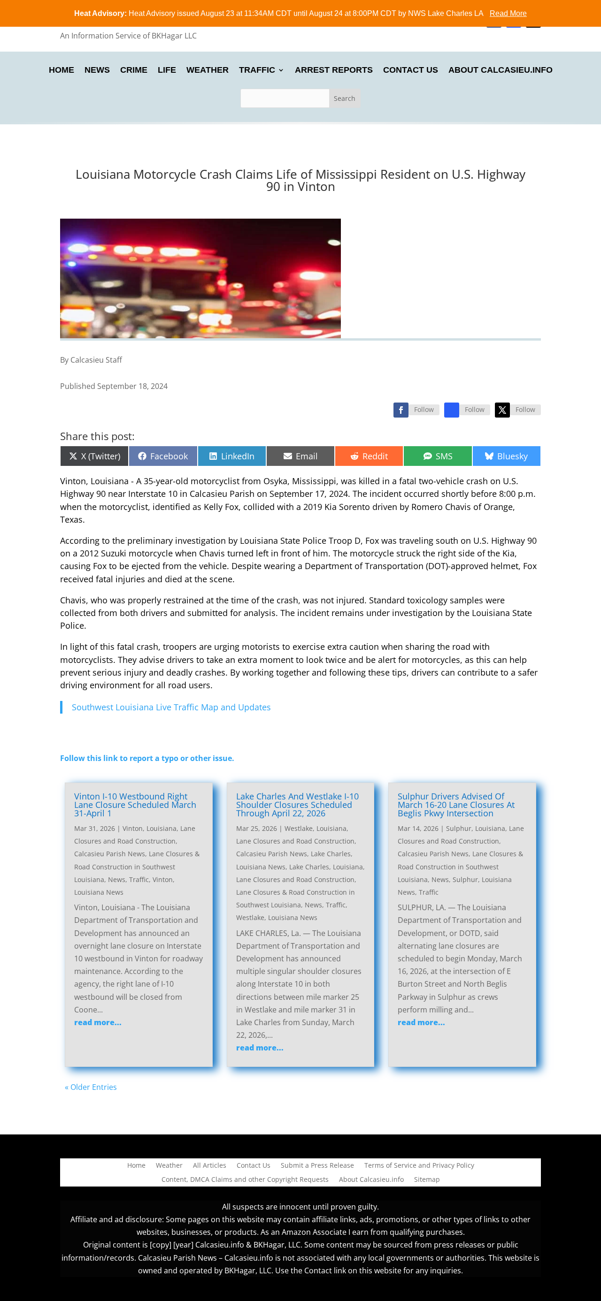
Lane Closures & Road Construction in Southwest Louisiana (137, 866)
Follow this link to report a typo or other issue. (147, 758)
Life (167, 71)
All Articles (209, 1166)
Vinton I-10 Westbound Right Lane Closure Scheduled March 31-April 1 (135, 805)
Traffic (257, 71)
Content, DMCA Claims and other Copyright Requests (245, 1180)
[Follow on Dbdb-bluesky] (451, 410)
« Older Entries (91, 1087)
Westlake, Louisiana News (276, 917)
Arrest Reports (334, 71)
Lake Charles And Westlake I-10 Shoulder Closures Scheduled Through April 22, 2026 (297, 805)
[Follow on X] (502, 410)
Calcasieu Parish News (109, 853)
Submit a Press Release (317, 1166)
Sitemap (427, 1180)
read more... (98, 1022)
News (97, 71)
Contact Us (410, 71)
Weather (207, 71)
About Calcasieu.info (500, 71)
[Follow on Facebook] (400, 410)
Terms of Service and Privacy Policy (419, 1166)
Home (61, 71)
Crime (133, 71)
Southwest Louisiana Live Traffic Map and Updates (171, 707)
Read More (508, 13)
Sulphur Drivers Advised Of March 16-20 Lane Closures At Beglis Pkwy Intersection (456, 805)
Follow (424, 409)
